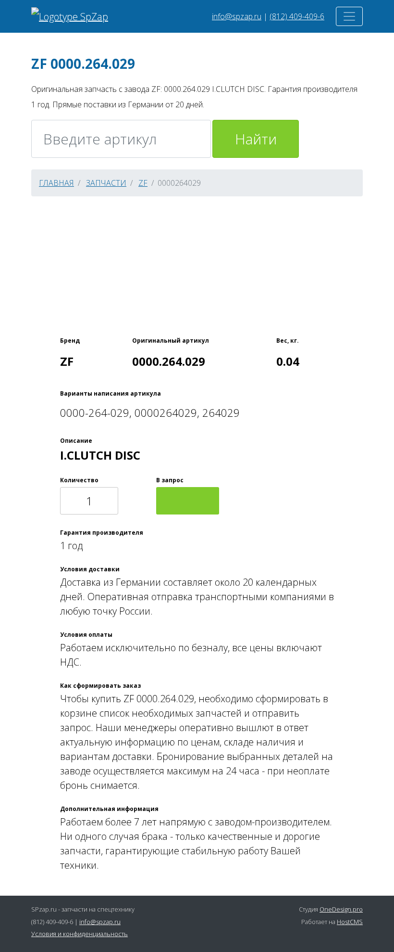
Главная (56, 183)
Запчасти (106, 183)
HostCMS (350, 921)
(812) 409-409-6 (297, 16)
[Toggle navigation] (349, 16)
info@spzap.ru (236, 16)
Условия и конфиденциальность (79, 933)
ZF (143, 183)
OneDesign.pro (341, 909)
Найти (256, 139)
